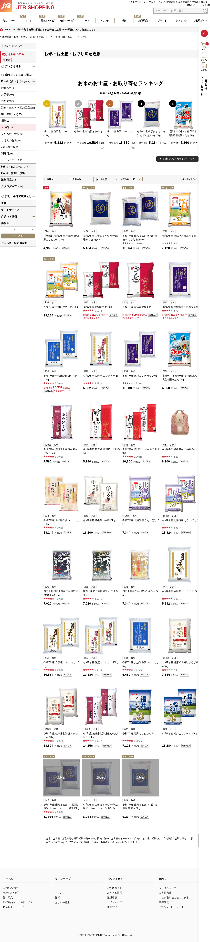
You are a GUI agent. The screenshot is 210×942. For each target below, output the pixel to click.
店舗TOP (112, 907)
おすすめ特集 (62, 902)
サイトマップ (114, 902)
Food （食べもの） (15, 81)
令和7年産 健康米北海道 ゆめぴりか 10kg (60, 735)
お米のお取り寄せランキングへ (179, 158)
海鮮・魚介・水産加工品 (18, 107)
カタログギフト (12, 186)
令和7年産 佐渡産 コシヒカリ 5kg (100, 377)
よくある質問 (114, 892)
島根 (165, 444)
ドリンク (60, 892)
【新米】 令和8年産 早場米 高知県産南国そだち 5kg (179, 377)
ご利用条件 (165, 892)
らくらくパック (11, 160)
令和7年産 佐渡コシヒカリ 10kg (100, 662)
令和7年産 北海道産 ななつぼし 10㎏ (180, 522)
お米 (54, 231)
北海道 (48, 444)
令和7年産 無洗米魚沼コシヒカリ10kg (61, 377)
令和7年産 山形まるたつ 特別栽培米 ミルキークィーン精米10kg (61, 806)
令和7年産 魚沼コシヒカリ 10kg (139, 375)
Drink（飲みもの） (14, 166)
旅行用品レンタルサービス (17, 902)
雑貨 (57, 897)
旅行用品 (8, 179)
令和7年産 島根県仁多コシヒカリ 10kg (61, 522)
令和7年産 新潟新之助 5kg (136, 306)
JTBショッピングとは (171, 907)
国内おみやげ (10, 888)
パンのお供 (9, 147)
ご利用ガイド (114, 888)
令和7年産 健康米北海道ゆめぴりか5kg (180, 664)
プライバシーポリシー (171, 888)
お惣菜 (7, 101)
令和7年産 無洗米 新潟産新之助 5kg (101, 451)
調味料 (7, 153)
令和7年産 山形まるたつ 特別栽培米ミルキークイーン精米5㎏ (100, 806)
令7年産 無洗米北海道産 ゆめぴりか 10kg (100, 735)
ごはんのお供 (11, 140)
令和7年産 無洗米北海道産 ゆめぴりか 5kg (60, 451)
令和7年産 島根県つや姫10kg (99, 520)
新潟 (86, 302)
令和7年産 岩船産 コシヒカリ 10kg (61, 664)
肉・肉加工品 (11, 114)
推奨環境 (112, 897)
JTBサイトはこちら (197, 5)
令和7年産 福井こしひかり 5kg (139, 733)
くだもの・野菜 (12, 134)
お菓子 (7, 94)
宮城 (165, 231)
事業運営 (164, 902)
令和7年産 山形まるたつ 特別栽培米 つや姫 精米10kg (139, 237)
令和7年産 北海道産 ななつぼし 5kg (140, 522)
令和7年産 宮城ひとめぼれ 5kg (179, 235)
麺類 (5, 120)
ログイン (204, 60)
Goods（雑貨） (13, 173)
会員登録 (204, 70)
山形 (86, 231)
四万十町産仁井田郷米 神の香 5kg (140, 593)
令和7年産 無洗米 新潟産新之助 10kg (140, 451)
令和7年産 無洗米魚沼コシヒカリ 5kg (140, 664)
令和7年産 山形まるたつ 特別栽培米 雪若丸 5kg (139, 806)
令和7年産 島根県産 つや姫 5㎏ (179, 449)
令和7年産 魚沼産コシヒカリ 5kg (180, 306)
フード (58, 888)
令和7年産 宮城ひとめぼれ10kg (60, 306)
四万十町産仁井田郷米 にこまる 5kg (100, 593)
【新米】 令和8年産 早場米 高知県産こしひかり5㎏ (61, 237)
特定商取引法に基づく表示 (174, 897)
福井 (126, 729)
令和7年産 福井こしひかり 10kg (179, 733)
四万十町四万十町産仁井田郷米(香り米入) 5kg (60, 593)
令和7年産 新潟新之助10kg (97, 306)
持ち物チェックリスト (15, 907)
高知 (47, 231)
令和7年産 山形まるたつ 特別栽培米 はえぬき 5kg (100, 237)
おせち (7, 88)
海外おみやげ (10, 892)
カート (204, 50)
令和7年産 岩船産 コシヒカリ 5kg (179, 593)
